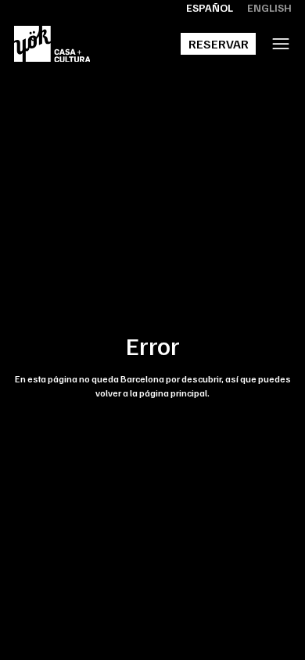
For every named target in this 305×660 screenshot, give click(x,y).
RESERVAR (218, 44)
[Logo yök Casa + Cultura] (52, 44)
